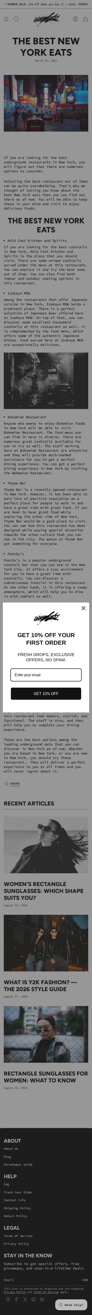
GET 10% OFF (46, 694)
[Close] (83, 608)
